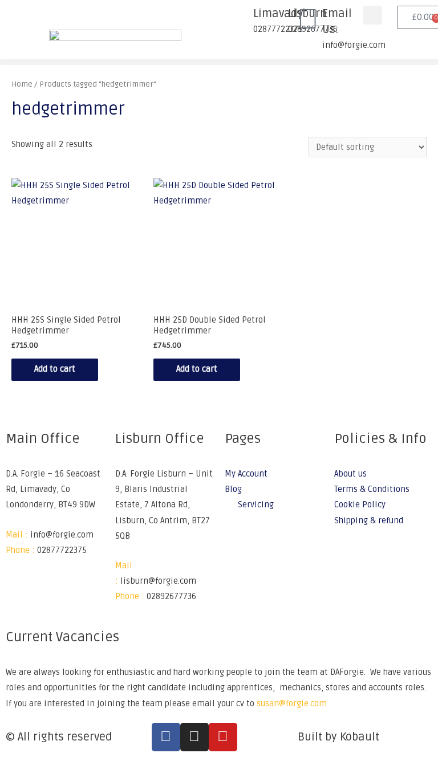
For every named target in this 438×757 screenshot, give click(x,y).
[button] (372, 15)
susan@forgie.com (292, 704)
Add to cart (54, 369)
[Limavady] (239, 20)
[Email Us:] (308, 20)
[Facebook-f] (166, 737)
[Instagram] (194, 737)
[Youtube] (223, 737)
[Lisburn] (273, 20)
